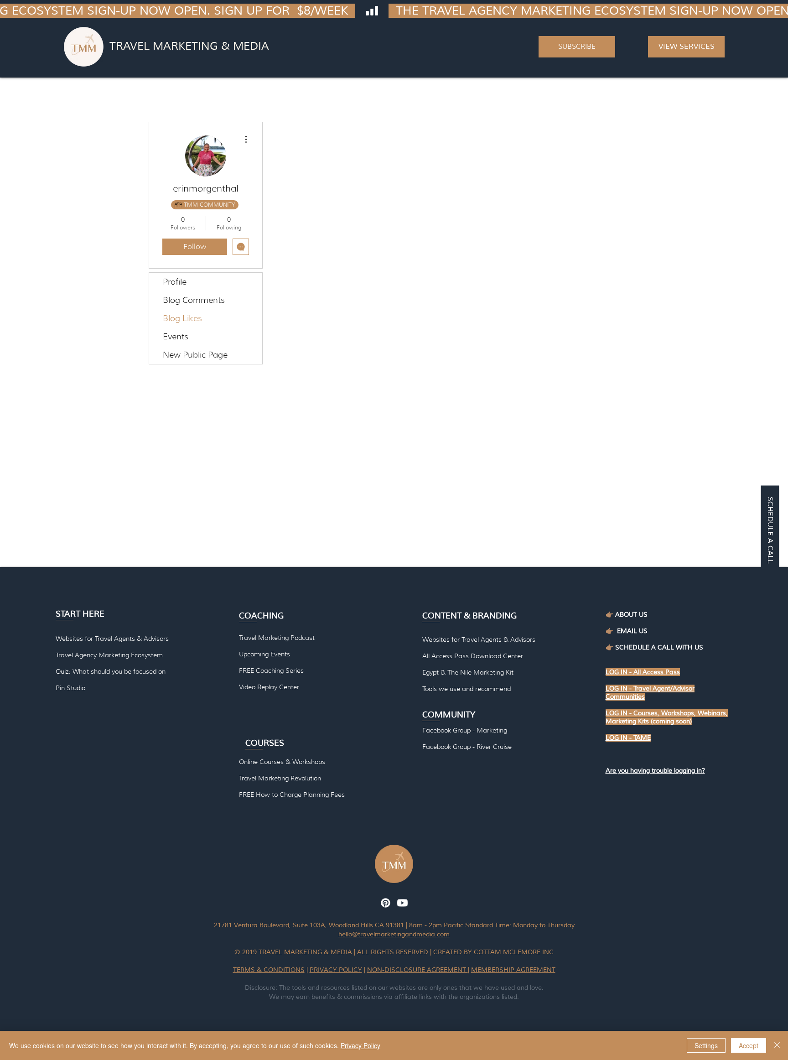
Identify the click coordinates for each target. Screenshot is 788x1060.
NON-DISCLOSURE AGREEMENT (417, 970)
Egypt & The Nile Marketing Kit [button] (467, 672)
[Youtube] (402, 903)
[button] (577, 46)
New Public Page (195, 355)
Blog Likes (182, 318)
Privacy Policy (360, 1045)
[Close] (777, 1045)
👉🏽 (611, 631)
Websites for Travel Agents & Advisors (478, 639)
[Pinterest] (385, 903)
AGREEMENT (535, 970)
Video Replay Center (269, 687)
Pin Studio (70, 688)
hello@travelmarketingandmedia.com (394, 934)
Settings (706, 1045)
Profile (175, 282)
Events (175, 337)
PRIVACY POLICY (336, 970)
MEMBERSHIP (493, 970)
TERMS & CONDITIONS (269, 970)
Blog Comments (194, 300)
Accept (748, 1045)
